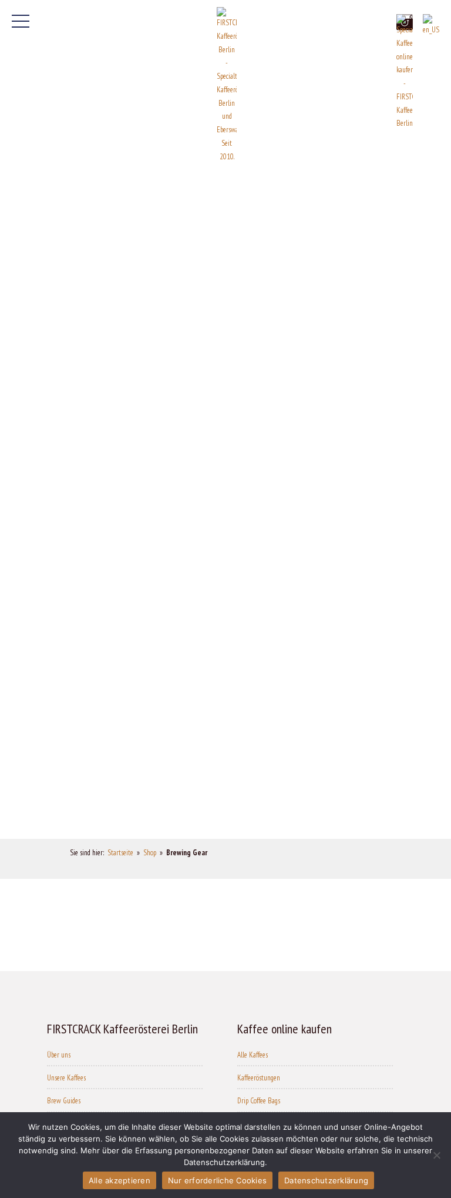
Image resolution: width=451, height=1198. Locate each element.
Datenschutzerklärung (326, 1180)
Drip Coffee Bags (258, 1101)
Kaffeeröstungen (258, 1078)
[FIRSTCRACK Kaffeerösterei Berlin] (227, 85)
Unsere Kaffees (66, 1078)
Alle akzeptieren (119, 1180)
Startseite (120, 853)
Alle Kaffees (252, 1055)
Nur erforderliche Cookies (217, 1180)
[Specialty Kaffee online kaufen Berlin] (404, 72)
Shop (149, 853)
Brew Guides (63, 1101)
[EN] (431, 25)
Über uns (58, 1055)
